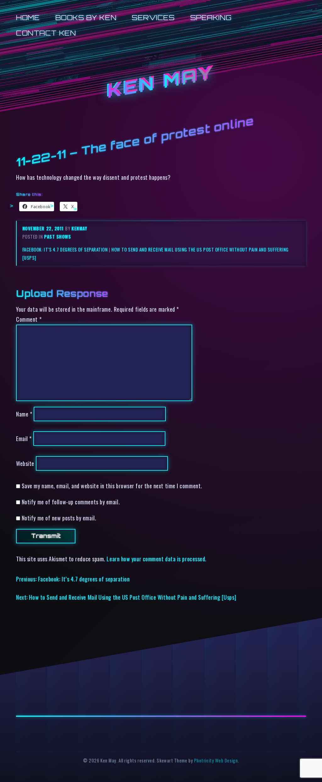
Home (28, 17)
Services (153, 17)
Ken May (161, 82)
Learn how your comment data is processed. (156, 558)
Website (25, 463)
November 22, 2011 (43, 228)
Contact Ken (46, 33)
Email (24, 438)
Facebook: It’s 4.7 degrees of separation (65, 249)
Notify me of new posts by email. (59, 517)
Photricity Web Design (216, 760)
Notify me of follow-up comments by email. (71, 501)
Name (24, 414)
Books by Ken (86, 17)
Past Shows (57, 236)
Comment (29, 319)
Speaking (210, 17)
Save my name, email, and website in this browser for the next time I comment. (112, 485)
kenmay (79, 228)
